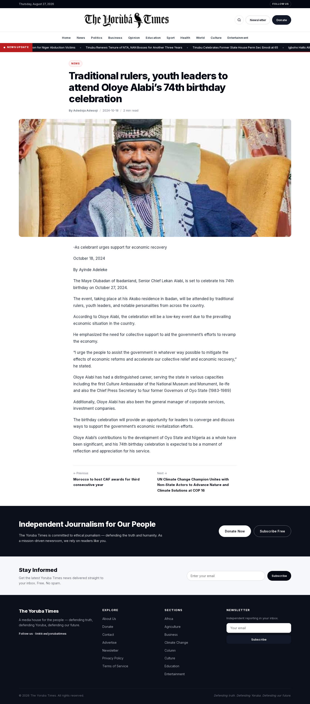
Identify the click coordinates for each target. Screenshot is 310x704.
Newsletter (258, 20)
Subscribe (279, 576)
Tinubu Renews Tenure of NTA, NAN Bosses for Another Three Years (116, 47)
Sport (171, 37)
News (81, 37)
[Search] (239, 19)
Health (185, 37)
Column (170, 650)
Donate (281, 20)
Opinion (134, 37)
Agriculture (173, 627)
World (200, 37)
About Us (109, 619)
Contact (108, 634)
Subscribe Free (272, 531)
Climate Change (176, 642)
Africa (169, 619)
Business (115, 37)
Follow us (280, 3)
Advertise (109, 642)
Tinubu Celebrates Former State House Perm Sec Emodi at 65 (217, 47)
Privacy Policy (112, 658)
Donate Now (235, 531)
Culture (216, 37)
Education (153, 37)
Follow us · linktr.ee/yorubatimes (42, 633)
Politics (96, 37)
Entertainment (237, 37)
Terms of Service (115, 666)
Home (66, 37)
